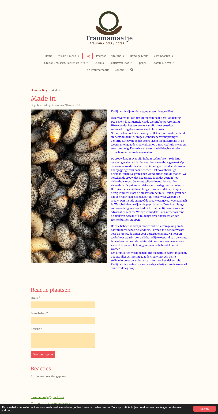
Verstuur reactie (43, 354)
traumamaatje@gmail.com (47, 397)
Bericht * (36, 328)
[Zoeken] (132, 69)
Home (34, 90)
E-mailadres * (39, 313)
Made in (56, 90)
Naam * (35, 297)
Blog (45, 90)
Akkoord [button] (204, 408)
